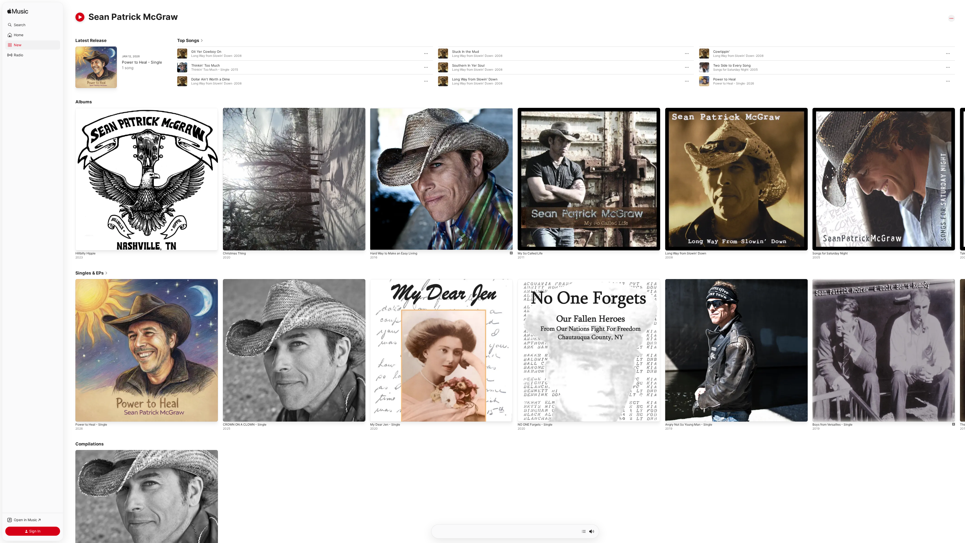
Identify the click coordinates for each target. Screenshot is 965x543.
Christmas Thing (235, 110)
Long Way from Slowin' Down (475, 79)
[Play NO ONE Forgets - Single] (524, 415)
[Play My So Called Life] (524, 244)
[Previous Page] (172, 67)
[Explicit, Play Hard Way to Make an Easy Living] (376, 244)
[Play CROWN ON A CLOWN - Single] (229, 415)
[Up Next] (584, 531)
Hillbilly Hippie (86, 110)
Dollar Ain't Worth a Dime (210, 79)
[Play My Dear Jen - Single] (376, 415)
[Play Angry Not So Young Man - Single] (671, 415)
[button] (33, 25)
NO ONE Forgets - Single (537, 281)
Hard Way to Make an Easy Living (396, 110)
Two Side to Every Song (732, 65)
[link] (190, 40)
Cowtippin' (721, 52)
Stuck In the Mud (465, 52)
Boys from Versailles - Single (834, 281)
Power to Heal (724, 79)
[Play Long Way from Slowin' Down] (671, 244)
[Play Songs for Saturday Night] (819, 244)
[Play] (79, 17)
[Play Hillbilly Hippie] (81, 244)
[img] (17, 11)
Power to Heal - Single (142, 62)
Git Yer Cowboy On (206, 52)
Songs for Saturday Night (832, 110)
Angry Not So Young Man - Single (691, 281)
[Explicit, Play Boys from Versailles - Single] (819, 415)
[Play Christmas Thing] (229, 244)
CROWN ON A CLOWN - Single (247, 281)
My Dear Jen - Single (386, 281)
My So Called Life (531, 110)
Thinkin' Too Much (205, 65)
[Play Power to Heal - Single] (81, 81)
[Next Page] (959, 67)
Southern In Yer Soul (468, 65)
